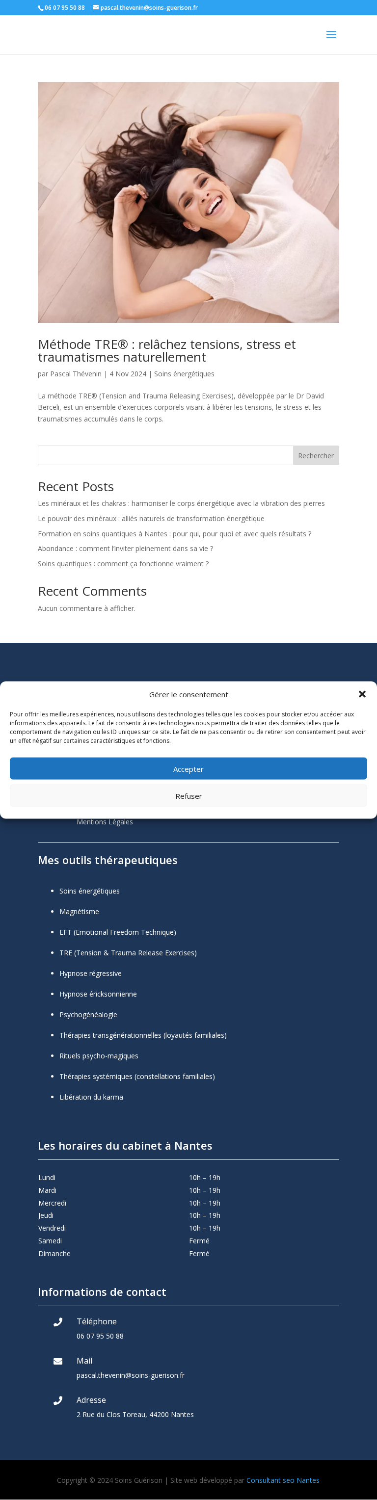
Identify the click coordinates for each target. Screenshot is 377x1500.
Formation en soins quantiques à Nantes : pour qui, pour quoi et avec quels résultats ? (174, 533)
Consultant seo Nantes (283, 1480)
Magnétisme (79, 911)
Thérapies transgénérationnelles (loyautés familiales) (143, 1035)
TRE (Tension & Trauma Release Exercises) (128, 952)
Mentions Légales (105, 821)
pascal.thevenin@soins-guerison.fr (131, 1375)
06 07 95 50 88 (100, 1336)
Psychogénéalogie (88, 1014)
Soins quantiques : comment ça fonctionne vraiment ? (123, 563)
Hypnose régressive (90, 973)
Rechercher (316, 455)
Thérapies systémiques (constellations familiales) (137, 1076)
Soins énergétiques (184, 373)
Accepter (188, 768)
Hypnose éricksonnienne (98, 994)
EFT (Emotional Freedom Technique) (117, 932)
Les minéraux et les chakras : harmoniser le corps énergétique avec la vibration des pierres (181, 503)
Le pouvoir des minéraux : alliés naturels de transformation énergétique (151, 518)
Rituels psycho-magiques (98, 1055)
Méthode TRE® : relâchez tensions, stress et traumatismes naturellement (167, 350)
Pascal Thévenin (76, 373)
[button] (362, 694)
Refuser (188, 795)
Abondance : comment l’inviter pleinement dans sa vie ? (125, 548)
